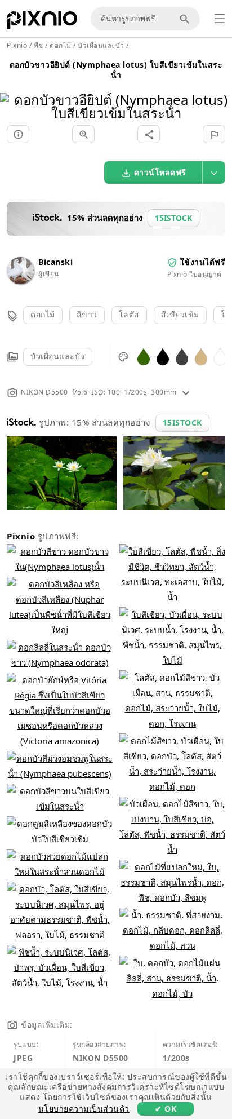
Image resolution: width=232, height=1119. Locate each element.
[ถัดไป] (219, 92)
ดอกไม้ (42, 314)
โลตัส (129, 314)
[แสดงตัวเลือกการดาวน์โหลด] (214, 172)
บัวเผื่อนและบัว (57, 356)
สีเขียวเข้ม (180, 314)
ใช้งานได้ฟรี (203, 261)
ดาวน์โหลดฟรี (160, 172)
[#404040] (182, 356)
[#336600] (143, 356)
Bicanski (55, 261)
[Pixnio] (42, 22)
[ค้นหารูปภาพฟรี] (186, 18)
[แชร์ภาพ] (148, 134)
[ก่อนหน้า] (12, 92)
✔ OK (165, 1108)
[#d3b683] (201, 356)
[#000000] (162, 356)
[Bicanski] (20, 281)
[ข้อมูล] (18, 134)
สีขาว (87, 314)
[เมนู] (219, 18)
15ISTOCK (182, 422)
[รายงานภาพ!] (214, 134)
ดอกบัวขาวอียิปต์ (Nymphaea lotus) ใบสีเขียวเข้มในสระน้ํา (116, 69)
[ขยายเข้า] (83, 134)
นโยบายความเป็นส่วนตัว (84, 1108)
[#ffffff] (220, 356)
